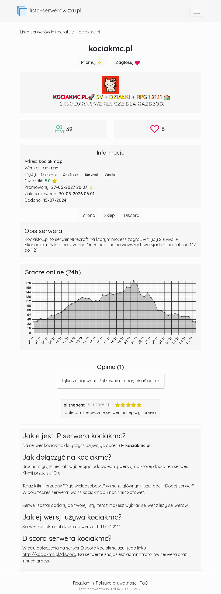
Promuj (89, 62)
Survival (91, 175)
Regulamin (83, 583)
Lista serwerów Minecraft (45, 32)
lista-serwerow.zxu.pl (55, 10)
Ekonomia (49, 175)
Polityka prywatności (116, 583)
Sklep (109, 215)
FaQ (144, 583)
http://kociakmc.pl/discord (49, 554)
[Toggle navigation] (196, 11)
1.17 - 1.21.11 (50, 168)
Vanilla (110, 175)
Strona (88, 215)
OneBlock (70, 175)
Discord (131, 215)
